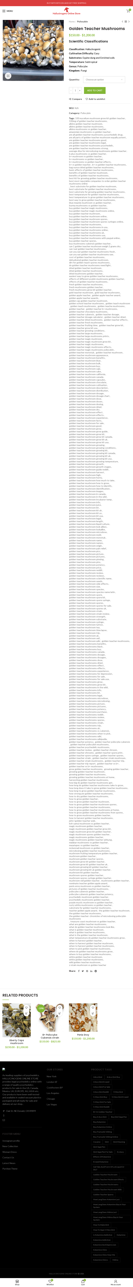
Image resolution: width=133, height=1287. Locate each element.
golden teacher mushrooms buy (85, 649)
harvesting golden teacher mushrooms (88, 780)
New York (51, 1076)
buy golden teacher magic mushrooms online (91, 211)
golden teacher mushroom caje (84, 368)
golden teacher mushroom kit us (85, 513)
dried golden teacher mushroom (85, 268)
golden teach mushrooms (83, 306)
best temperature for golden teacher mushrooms (94, 194)
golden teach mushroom (118, 303)
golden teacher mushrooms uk (84, 728)
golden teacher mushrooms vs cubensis (89, 731)
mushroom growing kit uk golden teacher (89, 869)
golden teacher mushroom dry (84, 409)
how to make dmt (101, 1225)
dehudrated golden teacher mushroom (88, 260)
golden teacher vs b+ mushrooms (86, 766)
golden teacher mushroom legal (85, 518)
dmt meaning (119, 1142)
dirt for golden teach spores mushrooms (89, 262)
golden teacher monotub (81, 352)
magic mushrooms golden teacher (86, 837)
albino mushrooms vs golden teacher (87, 129)
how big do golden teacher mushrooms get (90, 782)
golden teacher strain (80, 758)
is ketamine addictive (102, 1235)
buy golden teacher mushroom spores (88, 219)
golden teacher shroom (105, 750)
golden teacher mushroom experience (88, 418)
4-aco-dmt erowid (101, 1082)
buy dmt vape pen (119, 1117)
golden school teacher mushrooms (86, 303)
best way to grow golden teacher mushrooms (92, 200)
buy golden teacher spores (82, 241)
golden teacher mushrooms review (86, 717)
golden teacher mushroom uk (84, 635)
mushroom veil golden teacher (84, 880)
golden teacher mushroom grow (85, 428)
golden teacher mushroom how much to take (91, 480)
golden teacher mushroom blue (85, 360)
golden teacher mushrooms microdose (88, 698)
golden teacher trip (114, 761)
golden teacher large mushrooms (85, 333)
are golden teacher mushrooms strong (88, 148)
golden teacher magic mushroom (85, 339)
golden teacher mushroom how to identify (90, 486)
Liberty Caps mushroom (16, 1042)
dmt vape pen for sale (103, 1152)
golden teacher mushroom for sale (86, 423)
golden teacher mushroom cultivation (88, 385)
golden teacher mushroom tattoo (86, 624)
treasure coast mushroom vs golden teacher (92, 921)
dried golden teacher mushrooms (86, 271)
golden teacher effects (115, 320)
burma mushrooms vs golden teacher (87, 205)
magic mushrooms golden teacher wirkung (90, 839)
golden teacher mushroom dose (85, 398)
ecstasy (120, 1152)
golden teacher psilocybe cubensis (112, 742)
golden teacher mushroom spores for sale (90, 605)
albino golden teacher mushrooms (86, 126)
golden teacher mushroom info (84, 502)
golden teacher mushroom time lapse (88, 630)
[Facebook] (79, 971)
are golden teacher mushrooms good (87, 140)
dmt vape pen (99, 1147)
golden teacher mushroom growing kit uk (89, 456)
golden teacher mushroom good (85, 426)
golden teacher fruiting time (83, 325)
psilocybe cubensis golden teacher (86, 891)
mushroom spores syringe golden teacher (90, 878)
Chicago (51, 1098)
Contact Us (8, 1157)
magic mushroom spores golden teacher (89, 834)
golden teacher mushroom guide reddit (89, 469)
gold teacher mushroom (81, 292)
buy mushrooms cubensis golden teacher (90, 243)
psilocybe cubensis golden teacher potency (91, 894)
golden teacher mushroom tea (84, 627)
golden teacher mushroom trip (84, 633)
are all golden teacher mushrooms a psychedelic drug (95, 134)
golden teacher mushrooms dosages (87, 657)
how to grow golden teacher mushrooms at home (94, 810)
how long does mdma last (105, 1212)
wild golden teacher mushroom (84, 962)
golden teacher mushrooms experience (89, 671)
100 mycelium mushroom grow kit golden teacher (100, 118)
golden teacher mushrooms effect (86, 665)
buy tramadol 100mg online (105, 1137)
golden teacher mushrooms (115, 641)
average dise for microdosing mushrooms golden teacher (97, 151)
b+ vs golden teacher (80, 164)
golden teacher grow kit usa (83, 328)
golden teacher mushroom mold (85, 535)
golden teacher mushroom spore (85, 595)
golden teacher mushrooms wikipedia (88, 739)
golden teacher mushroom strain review (89, 614)
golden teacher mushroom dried (85, 407)
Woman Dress (9, 1152)
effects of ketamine (102, 1157)
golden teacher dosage (107, 314)
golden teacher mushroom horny (85, 477)
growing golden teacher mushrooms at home (91, 777)
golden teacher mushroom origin (85, 545)
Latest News (8, 1163)
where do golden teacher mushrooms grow (91, 951)
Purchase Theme (9, 1168)
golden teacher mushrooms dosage (87, 654)
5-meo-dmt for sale (102, 1102)
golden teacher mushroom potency (87, 565)
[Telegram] (95, 971)
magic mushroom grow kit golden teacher (90, 831)
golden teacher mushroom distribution (88, 390)
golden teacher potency (81, 742)
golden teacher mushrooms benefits (87, 644)
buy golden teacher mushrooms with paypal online (94, 238)
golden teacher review (80, 750)
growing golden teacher (116, 769)
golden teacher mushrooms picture (87, 704)
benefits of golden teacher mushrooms (89, 175)
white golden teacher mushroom (85, 957)
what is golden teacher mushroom (86, 929)
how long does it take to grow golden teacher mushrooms (98, 788)
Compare (77, 99)
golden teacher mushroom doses (85, 401)
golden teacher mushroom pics (84, 551)
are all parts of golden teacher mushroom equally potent (97, 137)
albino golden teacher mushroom (85, 124)
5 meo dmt (118, 1092)
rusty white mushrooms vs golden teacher (90, 905)
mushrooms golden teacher (115, 880)
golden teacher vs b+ (108, 763)
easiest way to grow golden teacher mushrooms (93, 276)
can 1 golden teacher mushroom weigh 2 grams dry (94, 246)
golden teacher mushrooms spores (86, 720)
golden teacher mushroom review (86, 573)
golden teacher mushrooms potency (87, 709)
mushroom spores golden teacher (86, 875)
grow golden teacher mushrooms (86, 769)
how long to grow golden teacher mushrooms (92, 791)
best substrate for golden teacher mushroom (93, 186)
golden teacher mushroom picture (86, 554)
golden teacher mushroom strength (87, 616)
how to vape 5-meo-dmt (104, 1230)
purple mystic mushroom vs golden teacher (91, 902)
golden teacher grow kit (111, 325)
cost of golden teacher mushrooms (86, 257)
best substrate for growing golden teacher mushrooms (97, 192)
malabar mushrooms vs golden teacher (88, 842)
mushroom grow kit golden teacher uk (88, 864)
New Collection (10, 1146)
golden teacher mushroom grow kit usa (89, 442)
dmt (107, 1142)
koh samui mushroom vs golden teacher (89, 823)
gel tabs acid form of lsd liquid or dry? (108, 1168)
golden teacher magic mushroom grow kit (90, 341)
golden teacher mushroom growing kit (88, 450)
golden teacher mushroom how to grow (89, 483)
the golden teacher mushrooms (85, 913)
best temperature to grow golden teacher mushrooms (96, 197)
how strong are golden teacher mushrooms (91, 793)
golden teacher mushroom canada (86, 377)
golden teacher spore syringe (84, 755)
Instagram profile (11, 1140)
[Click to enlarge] (8, 76)
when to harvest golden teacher (85, 940)
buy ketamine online (102, 1127)
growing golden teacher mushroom (86, 771)
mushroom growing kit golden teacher (88, 867)
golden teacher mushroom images (86, 491)
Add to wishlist (97, 99)
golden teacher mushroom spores (86, 603)
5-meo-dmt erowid (120, 1097)
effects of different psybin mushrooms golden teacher (96, 279)
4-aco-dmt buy (113, 1077)
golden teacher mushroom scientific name (90, 578)
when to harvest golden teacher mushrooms (91, 946)
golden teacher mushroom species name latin (92, 592)
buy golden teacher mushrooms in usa (88, 227)
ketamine (121, 1235)
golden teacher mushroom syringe (86, 622)
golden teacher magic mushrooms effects (90, 347)
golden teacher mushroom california (87, 374)
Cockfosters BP (55, 1087)
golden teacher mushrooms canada (86, 652)
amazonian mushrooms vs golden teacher (90, 132)
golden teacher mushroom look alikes (88, 526)
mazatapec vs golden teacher (84, 845)
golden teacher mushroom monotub (87, 537)
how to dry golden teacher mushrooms (88, 796)
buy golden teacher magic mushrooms (88, 208)
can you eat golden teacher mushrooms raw (91, 254)
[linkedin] (91, 971)
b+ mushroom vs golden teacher (85, 156)
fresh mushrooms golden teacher (86, 287)
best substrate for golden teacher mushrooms (92, 189)
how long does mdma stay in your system (108, 1218)
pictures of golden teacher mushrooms (88, 889)
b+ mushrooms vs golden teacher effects (90, 162)
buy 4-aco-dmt (100, 1117)
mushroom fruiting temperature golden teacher (93, 853)
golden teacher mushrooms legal (85, 695)
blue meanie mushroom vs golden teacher (90, 202)
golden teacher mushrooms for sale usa (89, 679)
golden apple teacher (80, 295)
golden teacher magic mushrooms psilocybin (91, 349)
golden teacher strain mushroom (108, 758)
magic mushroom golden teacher (85, 826)
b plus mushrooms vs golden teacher (87, 154)
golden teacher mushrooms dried (86, 663)
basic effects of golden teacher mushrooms (91, 170)
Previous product (122, 21)
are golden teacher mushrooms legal (87, 143)
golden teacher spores (111, 755)
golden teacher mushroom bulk (84, 363)
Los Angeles (53, 1093)
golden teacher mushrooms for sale (87, 676)
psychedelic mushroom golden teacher (88, 897)
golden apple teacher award (106, 295)
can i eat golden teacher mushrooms (87, 249)
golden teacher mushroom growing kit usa (90, 458)
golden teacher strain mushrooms (86, 761)
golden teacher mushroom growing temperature (93, 461)
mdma (115, 1260)
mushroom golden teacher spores (86, 859)
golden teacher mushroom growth (86, 464)
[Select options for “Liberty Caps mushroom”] (26, 1013)
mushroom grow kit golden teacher (86, 861)
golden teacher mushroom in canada (87, 494)
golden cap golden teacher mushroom (88, 301)
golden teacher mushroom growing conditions (92, 448)
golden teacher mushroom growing (86, 445)
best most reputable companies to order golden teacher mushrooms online (97, 182)
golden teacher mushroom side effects (88, 584)
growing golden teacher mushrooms (87, 774)
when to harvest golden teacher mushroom (91, 943)
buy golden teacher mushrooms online (88, 230)
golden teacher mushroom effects (86, 415)
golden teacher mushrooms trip (85, 725)
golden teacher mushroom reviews (86, 575)
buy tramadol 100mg (102, 1132)
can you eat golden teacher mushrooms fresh (92, 251)
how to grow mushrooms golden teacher (89, 815)
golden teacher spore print (108, 752)
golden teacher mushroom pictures (87, 556)
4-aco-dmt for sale (101, 1087)
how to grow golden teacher (83, 799)
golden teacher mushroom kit (84, 507)
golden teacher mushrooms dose (85, 660)
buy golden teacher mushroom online (88, 216)
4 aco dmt (97, 1077)
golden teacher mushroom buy (84, 366)
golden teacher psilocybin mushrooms (89, 744)
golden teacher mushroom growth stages (90, 467)
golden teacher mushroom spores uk (87, 608)
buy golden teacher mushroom (84, 213)
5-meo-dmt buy (100, 1097)
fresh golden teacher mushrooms (86, 284)
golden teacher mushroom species (86, 589)
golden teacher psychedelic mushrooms (89, 747)
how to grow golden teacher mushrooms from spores (96, 812)
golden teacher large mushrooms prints (89, 336)
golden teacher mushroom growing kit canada (92, 453)
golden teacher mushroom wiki (84, 641)
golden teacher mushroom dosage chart (89, 396)
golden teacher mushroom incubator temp (90, 499)
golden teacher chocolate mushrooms (88, 311)
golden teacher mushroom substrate (87, 619)
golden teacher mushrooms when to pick (89, 733)
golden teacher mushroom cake (85, 371)
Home (72, 21)
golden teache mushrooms (111, 306)
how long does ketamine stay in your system (109, 1205)
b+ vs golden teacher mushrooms (109, 164)
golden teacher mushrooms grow (86, 682)
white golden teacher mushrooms (86, 959)
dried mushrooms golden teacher (86, 273)
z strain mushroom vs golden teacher (87, 965)
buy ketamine (99, 1122)
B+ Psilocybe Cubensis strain (50, 1036)
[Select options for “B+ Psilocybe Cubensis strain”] (59, 1013)
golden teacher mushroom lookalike (87, 529)
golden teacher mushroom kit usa (86, 516)
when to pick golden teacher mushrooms (89, 948)
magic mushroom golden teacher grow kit (90, 829)
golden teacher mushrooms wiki (85, 736)
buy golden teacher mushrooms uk (86, 232)
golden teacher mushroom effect (86, 412)
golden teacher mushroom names (86, 543)
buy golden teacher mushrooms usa (87, 235)
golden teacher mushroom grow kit (86, 434)
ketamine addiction (102, 1240)
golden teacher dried (115, 317)
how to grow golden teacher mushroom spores (92, 804)
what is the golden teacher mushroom (88, 935)
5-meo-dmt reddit (101, 1107)
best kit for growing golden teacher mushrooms (93, 178)
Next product (129, 21)
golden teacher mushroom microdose (88, 532)
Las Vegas (52, 1104)
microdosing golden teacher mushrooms (89, 851)
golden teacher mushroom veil (84, 638)
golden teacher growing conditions (86, 330)
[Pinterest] (87, 971)
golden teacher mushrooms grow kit (87, 684)
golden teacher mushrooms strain (86, 722)
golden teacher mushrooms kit (84, 692)
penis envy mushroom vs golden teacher (89, 886)
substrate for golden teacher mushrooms (90, 908)
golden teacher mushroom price (85, 567)
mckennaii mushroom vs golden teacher (89, 848)
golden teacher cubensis (81, 314)
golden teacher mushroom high (85, 475)
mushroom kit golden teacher (84, 872)
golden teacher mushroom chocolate (87, 382)
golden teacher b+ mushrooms (101, 309)
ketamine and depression (104, 1245)
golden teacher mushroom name (85, 540)
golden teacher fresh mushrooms (86, 322)
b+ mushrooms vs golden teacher (86, 159)
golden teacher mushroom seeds (85, 581)
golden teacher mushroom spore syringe (89, 600)
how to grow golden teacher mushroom (89, 801)
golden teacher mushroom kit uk (85, 510)
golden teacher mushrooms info (85, 690)
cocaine (96, 1142)
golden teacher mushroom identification (89, 488)
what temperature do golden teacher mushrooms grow (97, 938)
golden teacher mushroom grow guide (88, 431)
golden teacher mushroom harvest (86, 472)
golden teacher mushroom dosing (86, 404)
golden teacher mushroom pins (84, 562)
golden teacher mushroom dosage (86, 393)
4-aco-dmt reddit (101, 1092)
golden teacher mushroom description (88, 388)
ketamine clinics (100, 1260)
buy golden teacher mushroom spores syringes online (96, 221)
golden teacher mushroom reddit (85, 570)
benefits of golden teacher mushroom (88, 172)
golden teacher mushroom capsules (87, 379)
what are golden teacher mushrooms (87, 924)
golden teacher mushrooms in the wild (88, 687)
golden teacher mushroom (109, 352)
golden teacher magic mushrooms (86, 344)
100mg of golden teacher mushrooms (88, 121)
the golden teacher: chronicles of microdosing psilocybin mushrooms (97, 917)
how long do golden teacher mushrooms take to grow (96, 785)
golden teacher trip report (82, 763)
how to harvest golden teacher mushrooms (91, 818)
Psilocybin (82, 21)
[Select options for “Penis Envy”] (93, 1013)
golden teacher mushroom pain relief (87, 548)
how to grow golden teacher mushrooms (89, 807)
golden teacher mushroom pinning (86, 559)
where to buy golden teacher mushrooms (90, 954)
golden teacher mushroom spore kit (87, 597)
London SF (52, 1081)
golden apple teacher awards (83, 298)
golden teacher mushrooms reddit (86, 714)
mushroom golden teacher (82, 856)
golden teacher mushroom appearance (88, 355)
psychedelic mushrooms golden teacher (89, 899)
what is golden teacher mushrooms (87, 932)
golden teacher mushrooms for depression (90, 674)
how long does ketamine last (106, 1199)
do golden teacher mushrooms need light (90, 265)
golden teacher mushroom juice (85, 505)
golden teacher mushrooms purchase (88, 712)
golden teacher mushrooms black (86, 646)
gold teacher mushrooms (107, 292)
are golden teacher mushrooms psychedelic (91, 145)
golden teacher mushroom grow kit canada (90, 437)
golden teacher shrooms (81, 752)
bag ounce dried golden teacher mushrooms (91, 167)
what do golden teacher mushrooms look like (91, 927)
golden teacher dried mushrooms (86, 320)
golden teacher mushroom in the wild (88, 497)
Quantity (74, 79)
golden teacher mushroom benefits (87, 358)
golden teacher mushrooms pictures (87, 706)
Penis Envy (83, 1034)
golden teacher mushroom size (84, 586)
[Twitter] (83, 971)
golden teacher (77, 309)
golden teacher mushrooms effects (87, 668)
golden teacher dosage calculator (86, 317)
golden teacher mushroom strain (85, 611)
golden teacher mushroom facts (85, 420)
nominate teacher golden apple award (88, 883)
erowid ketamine (100, 1162)
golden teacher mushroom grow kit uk (88, 439)
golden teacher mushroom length (86, 521)
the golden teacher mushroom (114, 910)
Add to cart (94, 90)
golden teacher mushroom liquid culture (89, 524)
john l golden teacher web (82, 821)
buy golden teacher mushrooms (85, 224)
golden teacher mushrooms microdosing (89, 701)
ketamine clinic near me (104, 1255)
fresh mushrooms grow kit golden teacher (90, 290)
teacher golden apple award (83, 910)
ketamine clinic (100, 1250)
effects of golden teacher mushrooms (88, 281)
